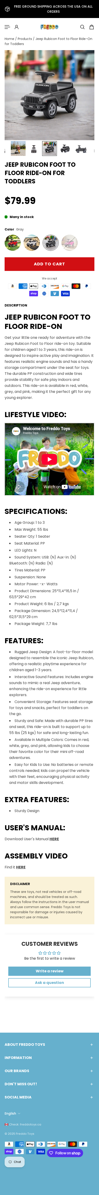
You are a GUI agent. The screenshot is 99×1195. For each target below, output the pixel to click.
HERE (54, 839)
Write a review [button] (50, 971)
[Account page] (16, 27)
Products (25, 38)
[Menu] (7, 27)
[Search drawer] (82, 27)
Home (10, 38)
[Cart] (91, 27)
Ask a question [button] (49, 982)
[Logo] (49, 27)
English (10, 1113)
